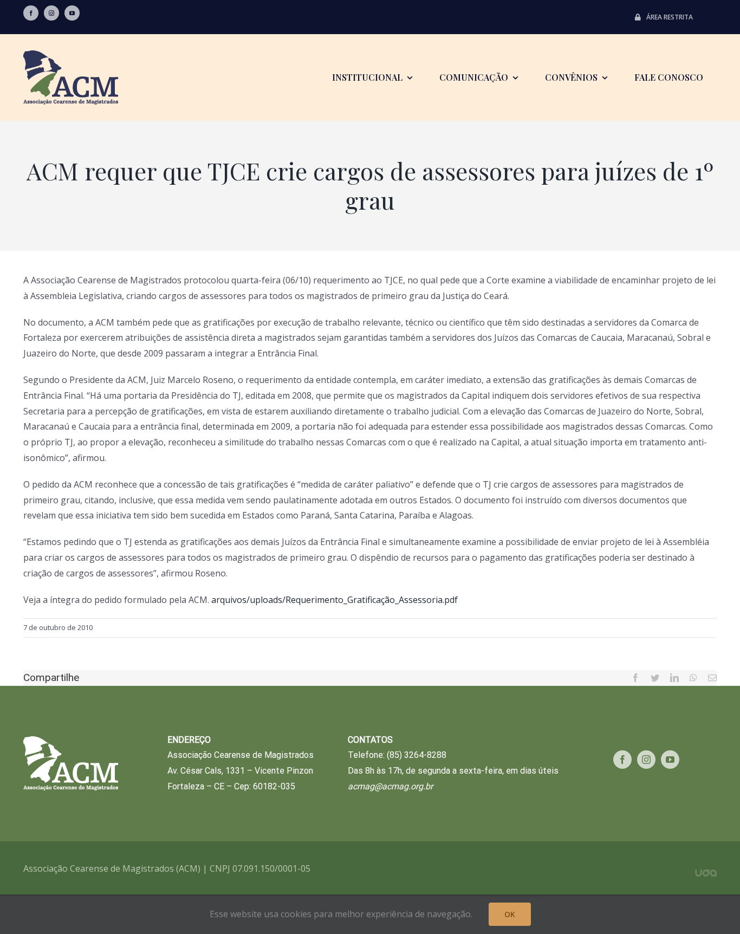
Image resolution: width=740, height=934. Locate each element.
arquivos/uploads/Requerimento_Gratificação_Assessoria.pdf (334, 600)
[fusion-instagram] (51, 13)
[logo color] (70, 55)
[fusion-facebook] (30, 13)
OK (509, 914)
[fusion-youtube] (72, 13)
